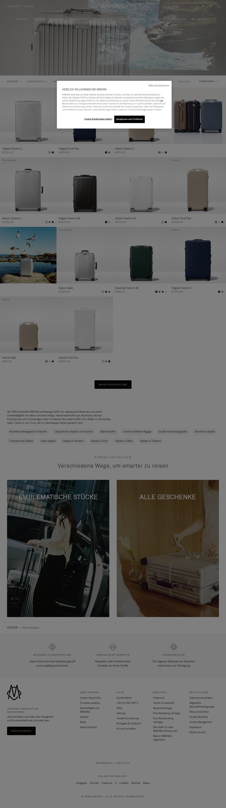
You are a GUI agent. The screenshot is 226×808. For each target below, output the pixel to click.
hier (161, 100)
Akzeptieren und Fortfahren (129, 119)
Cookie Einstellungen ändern (98, 119)
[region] (114, 105)
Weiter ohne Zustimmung (158, 85)
